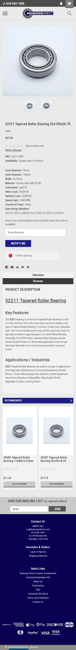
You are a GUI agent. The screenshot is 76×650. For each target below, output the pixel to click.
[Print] (17, 267)
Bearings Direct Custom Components (38, 573)
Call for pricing (19, 484)
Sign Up (42, 552)
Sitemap (34, 647)
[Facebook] (6, 267)
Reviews (38, 281)
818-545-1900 (15, 3)
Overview (38, 275)
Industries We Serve (38, 594)
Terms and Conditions (38, 598)
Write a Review (13, 150)
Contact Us (38, 602)
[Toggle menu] (5, 13)
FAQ (38, 589)
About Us (38, 581)
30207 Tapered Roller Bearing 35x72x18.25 (54, 459)
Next (70, 60)
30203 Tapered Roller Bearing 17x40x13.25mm (18, 459)
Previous (5, 60)
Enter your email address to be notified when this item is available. (36, 222)
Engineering (38, 585)
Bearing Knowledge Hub (38, 577)
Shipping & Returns (38, 556)
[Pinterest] (28, 267)
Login (33, 552)
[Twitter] (22, 267)
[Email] (12, 267)
